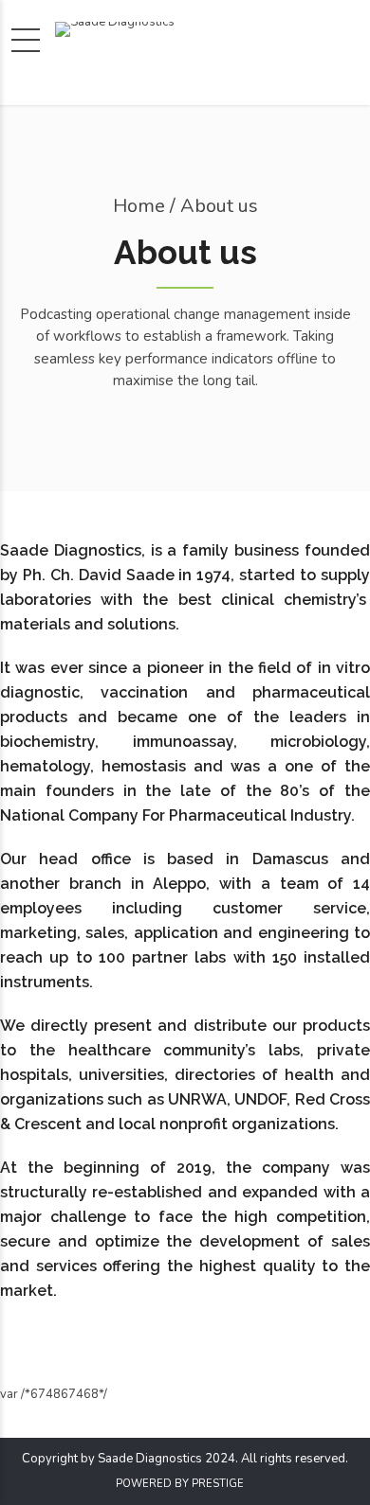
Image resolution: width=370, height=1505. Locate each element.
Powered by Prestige (180, 1484)
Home (139, 206)
